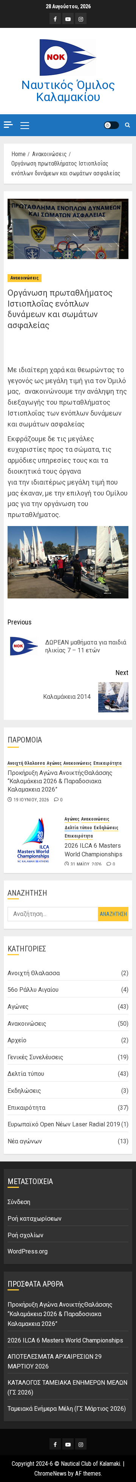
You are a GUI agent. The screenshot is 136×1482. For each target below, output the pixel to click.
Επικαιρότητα (107, 763)
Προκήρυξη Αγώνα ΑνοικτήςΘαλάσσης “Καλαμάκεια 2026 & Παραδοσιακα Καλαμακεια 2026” (60, 781)
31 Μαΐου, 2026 (86, 864)
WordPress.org (28, 1251)
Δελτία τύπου (78, 827)
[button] (24, 125)
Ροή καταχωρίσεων (35, 1218)
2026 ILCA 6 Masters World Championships (65, 1340)
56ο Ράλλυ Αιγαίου (33, 989)
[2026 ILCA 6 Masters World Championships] (33, 839)
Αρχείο (17, 1040)
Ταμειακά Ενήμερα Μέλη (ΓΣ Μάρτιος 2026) (67, 1408)
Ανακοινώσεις (25, 278)
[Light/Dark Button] (111, 125)
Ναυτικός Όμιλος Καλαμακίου (68, 91)
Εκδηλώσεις (106, 827)
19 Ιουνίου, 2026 (31, 799)
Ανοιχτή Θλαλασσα (26, 763)
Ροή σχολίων (25, 1235)
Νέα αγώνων (25, 1141)
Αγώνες (54, 763)
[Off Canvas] (8, 124)
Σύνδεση (19, 1202)
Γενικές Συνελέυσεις (35, 1057)
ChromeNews (50, 1473)
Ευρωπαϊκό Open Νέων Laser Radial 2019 (64, 1124)
